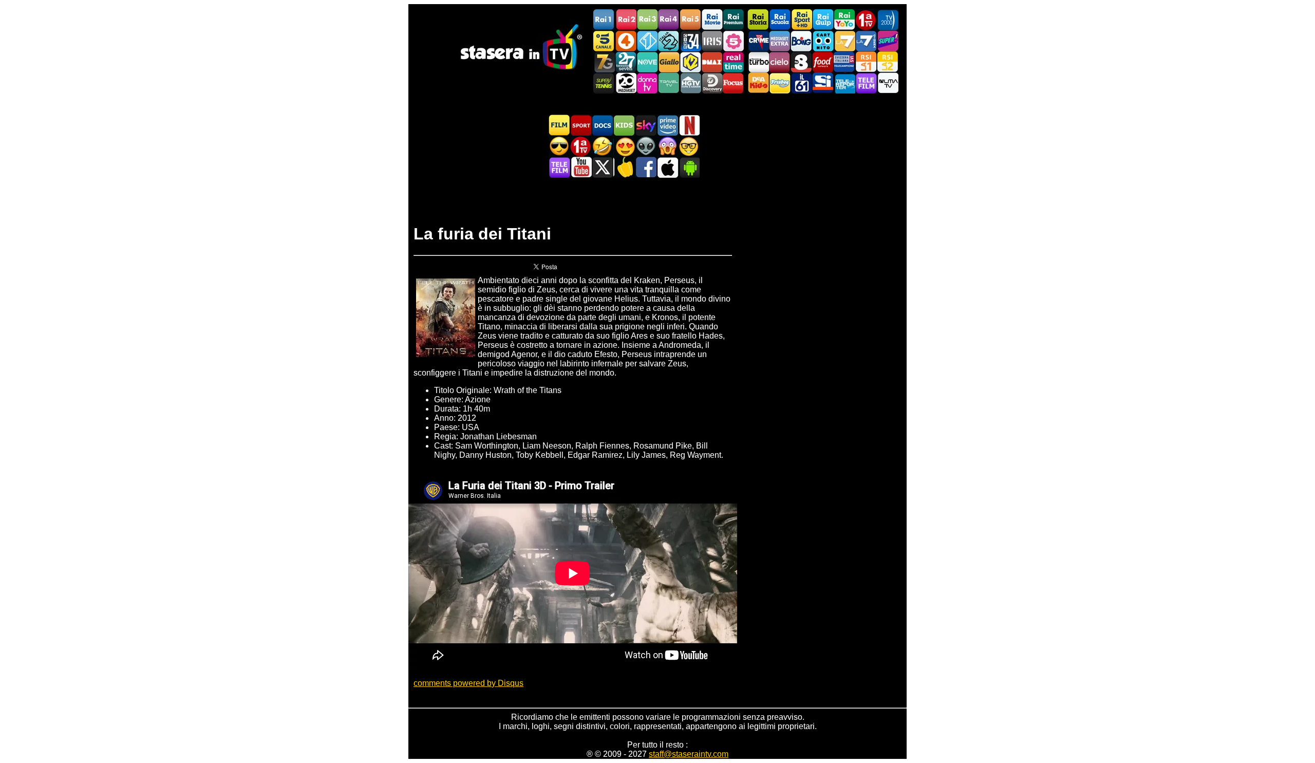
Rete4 (625, 40)
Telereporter (844, 83)
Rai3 (647, 19)
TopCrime (758, 40)
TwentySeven (625, 61)
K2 (690, 61)
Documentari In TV (602, 125)
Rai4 (669, 19)
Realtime (733, 61)
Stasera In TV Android (689, 167)
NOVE (647, 61)
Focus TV (733, 83)
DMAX (712, 61)
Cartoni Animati (624, 125)
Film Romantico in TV (624, 146)
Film (559, 125)
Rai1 (604, 19)
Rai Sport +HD (801, 19)
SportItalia (823, 83)
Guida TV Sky (645, 125)
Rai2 (625, 19)
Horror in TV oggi (667, 146)
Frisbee (780, 83)
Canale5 (604, 40)
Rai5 (690, 19)
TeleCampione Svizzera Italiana (844, 61)
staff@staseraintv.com (688, 754)
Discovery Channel (712, 83)
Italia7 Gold (604, 61)
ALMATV (887, 83)
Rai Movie (712, 19)
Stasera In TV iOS (667, 167)
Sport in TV (581, 125)
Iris (712, 40)
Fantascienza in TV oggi (645, 146)
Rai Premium (733, 19)
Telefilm (866, 83)
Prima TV (866, 19)
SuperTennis (604, 83)
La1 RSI (866, 61)
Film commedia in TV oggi (602, 146)
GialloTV (669, 61)
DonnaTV (647, 83)
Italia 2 (669, 40)
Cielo (780, 61)
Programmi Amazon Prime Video (667, 125)
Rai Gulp (823, 19)
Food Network (823, 61)
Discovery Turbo (758, 61)
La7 (844, 40)
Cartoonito (823, 40)
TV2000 (887, 19)
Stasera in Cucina (624, 167)
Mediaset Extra (780, 40)
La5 (733, 40)
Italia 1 (647, 40)
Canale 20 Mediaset (625, 83)
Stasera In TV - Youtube (581, 167)
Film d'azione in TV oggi (559, 146)
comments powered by (468, 683)
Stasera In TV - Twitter (602, 167)
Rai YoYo (844, 19)
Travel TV (669, 83)
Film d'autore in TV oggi (689, 146)
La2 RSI (887, 61)
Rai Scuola (780, 19)
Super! (887, 40)
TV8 (801, 61)
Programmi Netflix (689, 125)
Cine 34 (690, 40)
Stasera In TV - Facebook (645, 167)
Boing (801, 40)
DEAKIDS (758, 83)
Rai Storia (758, 19)
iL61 (801, 83)
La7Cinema (866, 40)
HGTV (690, 83)
